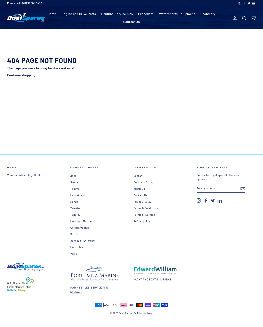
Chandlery (207, 14)
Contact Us (131, 22)
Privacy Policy (142, 201)
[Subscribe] (242, 188)
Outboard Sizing (143, 182)
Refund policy (142, 221)
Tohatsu (75, 214)
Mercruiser (77, 247)
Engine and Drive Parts (79, 14)
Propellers (146, 14)
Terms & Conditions (145, 208)
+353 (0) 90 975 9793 (24, 3)
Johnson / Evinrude (82, 240)
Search (137, 175)
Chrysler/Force (79, 227)
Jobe (73, 175)
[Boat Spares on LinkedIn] (220, 200)
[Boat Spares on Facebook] (206, 200)
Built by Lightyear (143, 313)
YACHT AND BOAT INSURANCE (152, 279)
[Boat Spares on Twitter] (213, 200)
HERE (37, 175)
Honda (74, 201)
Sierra (74, 182)
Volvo (73, 253)
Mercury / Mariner (81, 221)
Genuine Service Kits (117, 14)
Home (52, 14)
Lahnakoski (77, 195)
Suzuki (74, 234)
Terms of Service (144, 214)
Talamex (75, 188)
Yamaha (75, 208)
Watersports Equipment (177, 14)
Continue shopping (21, 75)
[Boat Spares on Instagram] (199, 200)
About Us (139, 188)
